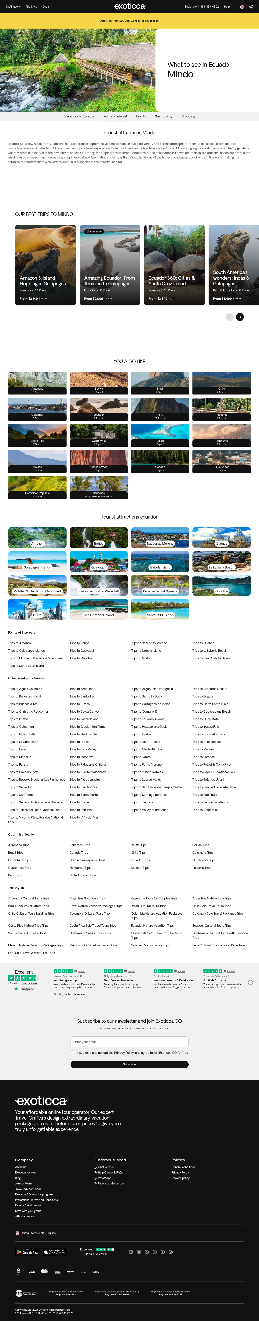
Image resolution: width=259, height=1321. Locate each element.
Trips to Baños (79, 643)
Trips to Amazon (19, 643)
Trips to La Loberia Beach (209, 650)
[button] (130, 1064)
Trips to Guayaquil (82, 650)
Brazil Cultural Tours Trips (148, 906)
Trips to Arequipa (81, 688)
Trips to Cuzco (18, 719)
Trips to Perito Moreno (146, 764)
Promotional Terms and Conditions (36, 1199)
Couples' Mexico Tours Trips (150, 945)
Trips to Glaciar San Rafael (88, 726)
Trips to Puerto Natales (147, 772)
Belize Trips (139, 845)
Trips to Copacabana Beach (211, 711)
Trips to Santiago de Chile (149, 794)
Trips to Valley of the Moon (149, 810)
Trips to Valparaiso (205, 810)
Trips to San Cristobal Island (212, 658)
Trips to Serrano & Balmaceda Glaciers (35, 802)
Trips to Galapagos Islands (26, 650)
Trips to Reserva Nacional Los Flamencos (36, 779)
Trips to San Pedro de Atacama (214, 787)
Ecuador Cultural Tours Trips (212, 925)
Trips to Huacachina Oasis (149, 726)
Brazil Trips (15, 852)
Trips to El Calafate (205, 719)
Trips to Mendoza (81, 757)
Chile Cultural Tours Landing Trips (31, 913)
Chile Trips (138, 852)
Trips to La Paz (79, 741)
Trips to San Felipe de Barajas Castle (156, 787)
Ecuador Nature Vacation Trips (152, 925)
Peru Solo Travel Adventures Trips (31, 952)
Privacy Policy (124, 1052)
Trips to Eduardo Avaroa (148, 719)
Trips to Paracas (203, 757)
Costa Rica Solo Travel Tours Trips (93, 925)
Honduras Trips (80, 867)
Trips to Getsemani (21, 726)
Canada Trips (79, 852)
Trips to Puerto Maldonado (88, 772)
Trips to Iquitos (141, 734)
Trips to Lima (17, 749)
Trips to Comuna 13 (144, 711)
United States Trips (83, 875)
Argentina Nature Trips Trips (212, 898)
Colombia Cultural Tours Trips (90, 913)
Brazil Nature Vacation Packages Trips (96, 906)
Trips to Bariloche (82, 696)
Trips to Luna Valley (83, 749)
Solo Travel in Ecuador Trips (27, 933)
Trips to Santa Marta (84, 794)
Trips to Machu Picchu (146, 749)
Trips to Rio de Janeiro (85, 779)
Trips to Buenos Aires (23, 704)
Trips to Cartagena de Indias (150, 704)
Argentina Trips (18, 845)
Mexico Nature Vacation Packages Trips (36, 945)
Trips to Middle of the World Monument (35, 658)
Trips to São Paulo (204, 794)
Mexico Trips (140, 867)
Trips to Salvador (20, 787)
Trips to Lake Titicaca (145, 741)
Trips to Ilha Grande (83, 734)
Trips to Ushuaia (81, 810)
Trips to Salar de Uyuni (208, 779)
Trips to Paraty (18, 764)
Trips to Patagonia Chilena (88, 764)
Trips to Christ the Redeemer (28, 711)
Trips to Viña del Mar (84, 817)
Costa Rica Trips (19, 860)
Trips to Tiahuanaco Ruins (210, 802)
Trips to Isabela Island (146, 650)
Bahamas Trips (80, 845)
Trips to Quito (140, 658)
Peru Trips (15, 875)
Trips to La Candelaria (23, 741)
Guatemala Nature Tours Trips (90, 933)
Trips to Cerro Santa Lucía (210, 704)
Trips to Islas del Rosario (209, 734)
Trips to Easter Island (84, 719)
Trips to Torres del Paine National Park (34, 810)
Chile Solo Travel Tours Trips (211, 906)
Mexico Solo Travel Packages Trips (93, 945)
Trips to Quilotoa (81, 658)
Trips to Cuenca (203, 643)
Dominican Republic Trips (87, 860)
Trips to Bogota (202, 696)
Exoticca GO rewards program (34, 1194)
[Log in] (251, 6)
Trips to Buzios (80, 704)
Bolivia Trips (200, 845)
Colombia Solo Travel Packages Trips (217, 913)
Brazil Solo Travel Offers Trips (28, 906)
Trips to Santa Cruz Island (26, 665)
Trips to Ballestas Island (24, 696)
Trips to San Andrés (83, 787)
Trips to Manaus (203, 749)
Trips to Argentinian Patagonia (152, 688)
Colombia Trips (202, 852)
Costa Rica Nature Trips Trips (28, 925)
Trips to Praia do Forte (23, 772)
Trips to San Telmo (21, 794)
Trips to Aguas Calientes (25, 688)
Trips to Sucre (79, 802)
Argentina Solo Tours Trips (88, 898)
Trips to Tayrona (142, 802)
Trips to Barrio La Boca (146, 696)
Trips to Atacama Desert (209, 688)
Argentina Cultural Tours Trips (28, 898)
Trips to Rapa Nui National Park (213, 772)
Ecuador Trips (140, 860)
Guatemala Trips (19, 867)
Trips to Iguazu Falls (206, 726)
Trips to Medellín (19, 757)
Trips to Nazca (141, 757)
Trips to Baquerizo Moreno (149, 643)
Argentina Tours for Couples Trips (154, 898)
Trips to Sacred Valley (146, 779)
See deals (129, 23)
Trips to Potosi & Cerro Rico (211, 764)
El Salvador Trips (204, 860)
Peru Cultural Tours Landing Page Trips (218, 945)
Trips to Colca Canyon (85, 711)
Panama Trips (201, 867)
